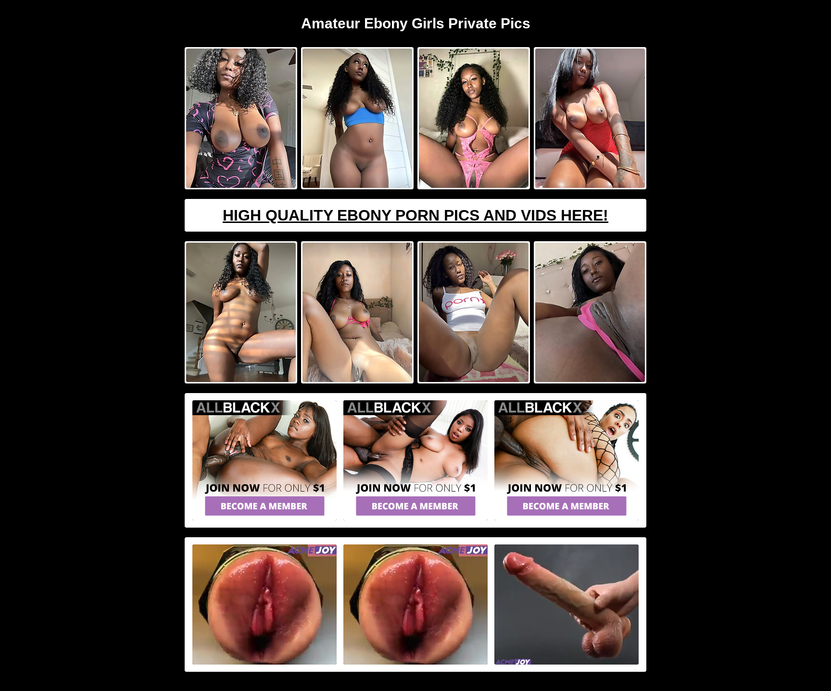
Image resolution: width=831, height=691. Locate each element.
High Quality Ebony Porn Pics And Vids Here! (415, 215)
